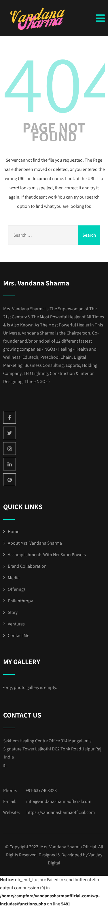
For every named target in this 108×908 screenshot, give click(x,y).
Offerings (17, 589)
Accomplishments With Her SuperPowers (47, 555)
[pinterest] (9, 479)
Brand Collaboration (27, 566)
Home (13, 531)
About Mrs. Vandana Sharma (35, 543)
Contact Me (18, 635)
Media (14, 578)
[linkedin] (9, 464)
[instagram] (9, 448)
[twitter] (9, 433)
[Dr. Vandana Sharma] (39, 18)
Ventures (16, 624)
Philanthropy (20, 601)
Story (13, 612)
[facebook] (9, 417)
